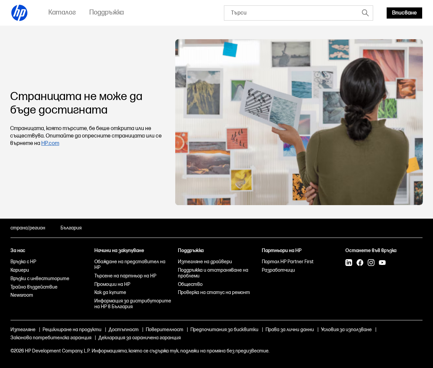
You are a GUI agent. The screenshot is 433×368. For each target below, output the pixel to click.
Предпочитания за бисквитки (224, 330)
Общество (190, 284)
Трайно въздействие (34, 287)
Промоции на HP (112, 284)
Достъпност (124, 330)
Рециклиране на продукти (72, 330)
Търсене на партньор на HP (125, 276)
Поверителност (164, 330)
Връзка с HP (23, 262)
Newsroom (21, 295)
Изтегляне (23, 330)
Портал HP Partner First (288, 262)
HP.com (50, 143)
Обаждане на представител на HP (129, 264)
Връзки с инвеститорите (39, 278)
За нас (17, 250)
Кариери (19, 270)
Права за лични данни (290, 330)
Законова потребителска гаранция (50, 338)
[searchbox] (291, 13)
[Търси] (365, 13)
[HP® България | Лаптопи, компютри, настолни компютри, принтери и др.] (19, 13)
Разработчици (278, 270)
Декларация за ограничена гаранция (139, 338)
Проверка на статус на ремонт (214, 292)
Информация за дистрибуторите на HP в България (132, 304)
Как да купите (110, 292)
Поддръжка (191, 250)
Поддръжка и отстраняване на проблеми (213, 273)
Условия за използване (346, 330)
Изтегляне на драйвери (205, 262)
